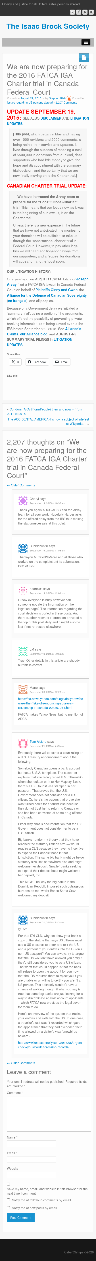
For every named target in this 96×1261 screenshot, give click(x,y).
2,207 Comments (66, 102)
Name (12, 1137)
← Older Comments (21, 485)
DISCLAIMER (50, 118)
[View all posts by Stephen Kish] (69, 98)
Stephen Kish (57, 98)
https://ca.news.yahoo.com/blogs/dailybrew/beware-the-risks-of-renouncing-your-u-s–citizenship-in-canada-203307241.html (50, 703)
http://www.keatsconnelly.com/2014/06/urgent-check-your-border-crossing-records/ (50, 1044)
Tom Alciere (38, 741)
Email (12, 1153)
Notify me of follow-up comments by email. (42, 1200)
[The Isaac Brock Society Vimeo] (85, 12)
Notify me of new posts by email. (35, 1208)
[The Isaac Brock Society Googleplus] (72, 12)
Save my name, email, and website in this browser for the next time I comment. (47, 1191)
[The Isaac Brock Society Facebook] (78, 12)
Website (12, 1168)
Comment (15, 1092)
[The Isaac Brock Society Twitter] (91, 12)
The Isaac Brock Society (48, 26)
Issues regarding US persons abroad (30, 102)
